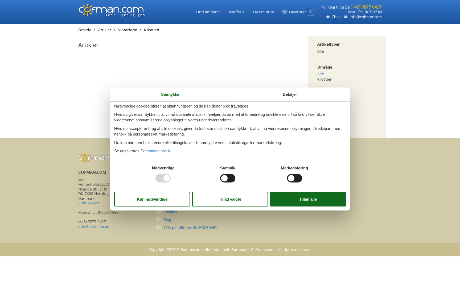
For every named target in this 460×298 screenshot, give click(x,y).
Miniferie (236, 11)
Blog (167, 219)
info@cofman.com (366, 16)
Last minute (263, 11)
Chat (336, 16)
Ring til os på (354, 7)
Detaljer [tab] (290, 94)
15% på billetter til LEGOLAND (190, 227)
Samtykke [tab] (170, 94)
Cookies (170, 211)
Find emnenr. (208, 11)
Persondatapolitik (155, 151)
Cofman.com (89, 202)
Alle (320, 73)
